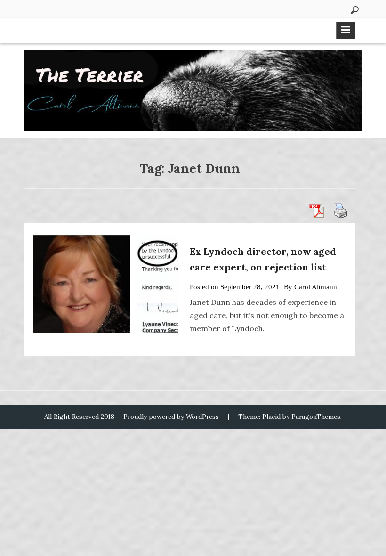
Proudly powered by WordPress (171, 416)
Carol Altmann (315, 287)
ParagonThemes (315, 416)
